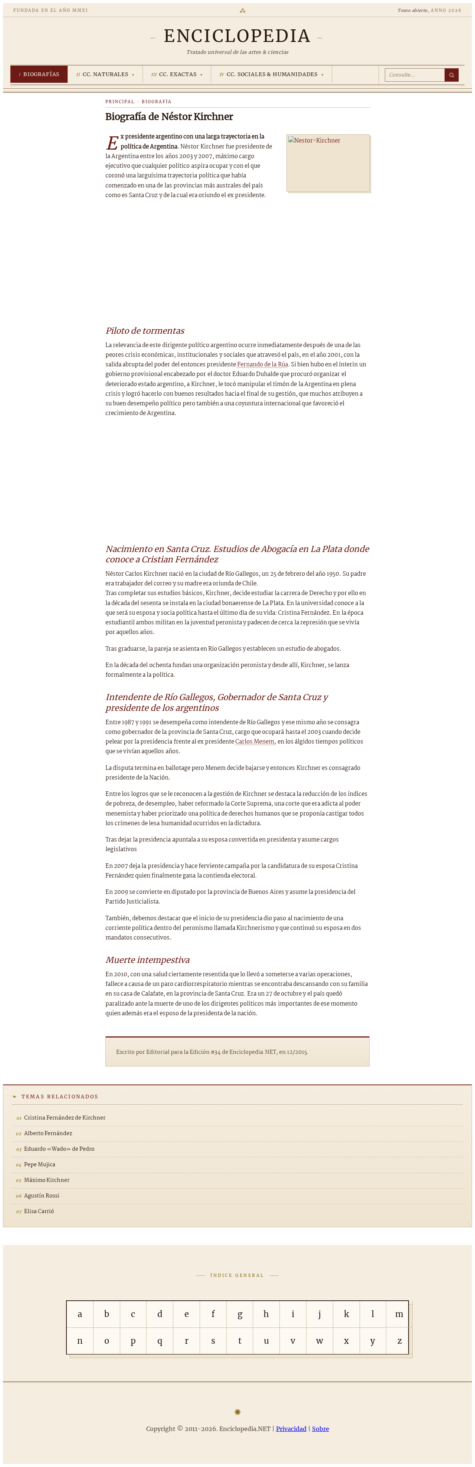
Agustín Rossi (41, 1196)
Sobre (320, 1428)
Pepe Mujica (39, 1164)
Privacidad (291, 1428)
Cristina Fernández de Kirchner (64, 1118)
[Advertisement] (237, 262)
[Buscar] (452, 75)
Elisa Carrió (39, 1211)
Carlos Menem (254, 741)
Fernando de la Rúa (262, 364)
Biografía (157, 101)
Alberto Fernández (48, 1133)
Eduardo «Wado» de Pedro (59, 1149)
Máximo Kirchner (46, 1180)
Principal (120, 101)
